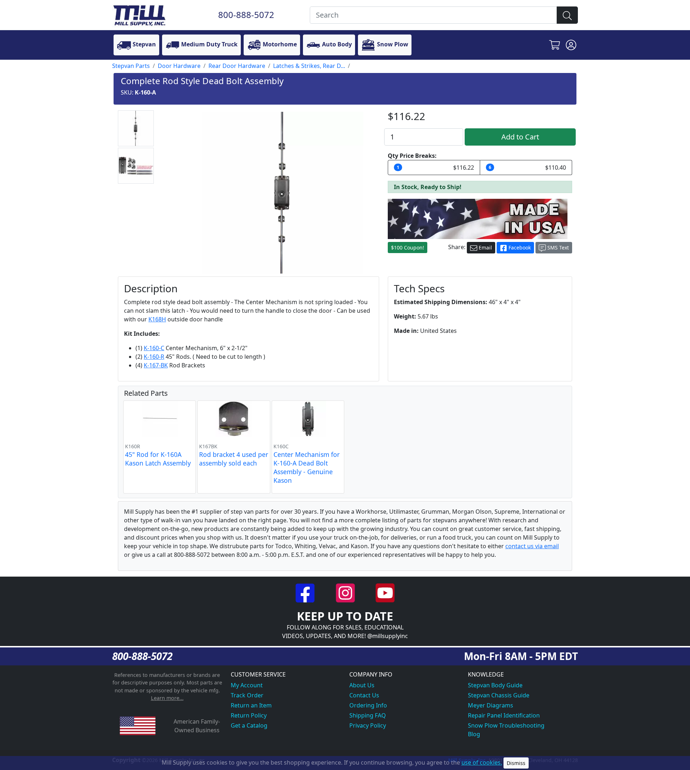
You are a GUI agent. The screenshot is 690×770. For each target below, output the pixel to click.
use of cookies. (481, 762)
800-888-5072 (246, 14)
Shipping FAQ (367, 715)
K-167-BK (156, 365)
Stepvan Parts (131, 66)
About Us (361, 685)
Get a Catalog (249, 725)
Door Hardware (179, 66)
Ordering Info (368, 705)
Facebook (519, 247)
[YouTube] (385, 592)
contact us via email (532, 546)
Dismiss (516, 763)
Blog (474, 734)
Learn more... (167, 698)
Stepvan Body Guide (495, 685)
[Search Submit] (567, 15)
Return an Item (251, 705)
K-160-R (154, 357)
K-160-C (154, 348)
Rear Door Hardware (236, 66)
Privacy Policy (367, 725)
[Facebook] (306, 592)
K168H (157, 319)
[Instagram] (346, 592)
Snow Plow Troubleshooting (506, 725)
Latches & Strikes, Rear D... (309, 66)
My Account (247, 685)
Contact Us (364, 695)
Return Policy (249, 715)
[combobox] (433, 15)
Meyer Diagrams (490, 705)
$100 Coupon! (407, 247)
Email (484, 247)
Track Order (247, 695)
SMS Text (557, 247)
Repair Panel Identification (504, 715)
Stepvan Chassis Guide (498, 695)
